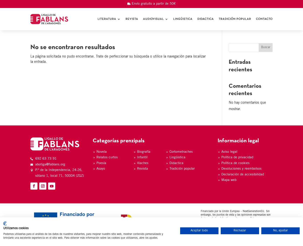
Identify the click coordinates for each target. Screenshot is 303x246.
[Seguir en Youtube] (51, 186)
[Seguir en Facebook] (33, 186)
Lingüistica (183, 19)
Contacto (264, 19)
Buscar (265, 47)
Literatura (107, 19)
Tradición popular (235, 19)
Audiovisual (153, 19)
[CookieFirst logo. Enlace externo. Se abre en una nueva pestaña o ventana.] (5, 224)
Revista (132, 19)
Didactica (205, 19)
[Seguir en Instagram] (42, 186)
